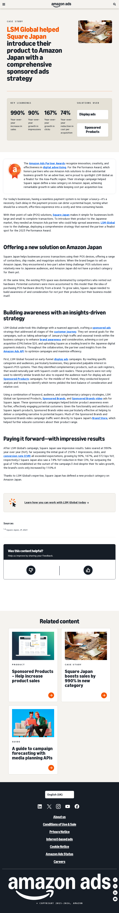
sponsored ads (101, 327)
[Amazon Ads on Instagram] (58, 807)
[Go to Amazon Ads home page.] (59, 887)
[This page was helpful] (88, 571)
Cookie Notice (59, 846)
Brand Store (99, 418)
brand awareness (50, 339)
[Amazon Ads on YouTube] (67, 807)
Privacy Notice (59, 832)
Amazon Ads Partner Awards (47, 163)
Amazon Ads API (13, 351)
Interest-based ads (59, 839)
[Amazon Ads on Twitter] (49, 807)
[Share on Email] (115, 899)
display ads (61, 359)
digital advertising (54, 167)
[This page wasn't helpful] (31, 571)
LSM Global (108, 222)
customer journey (65, 331)
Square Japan (61, 214)
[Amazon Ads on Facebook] (77, 807)
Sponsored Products (16, 378)
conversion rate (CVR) (17, 456)
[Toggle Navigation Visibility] (4, 4)
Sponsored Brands (54, 398)
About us (59, 817)
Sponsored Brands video (87, 398)
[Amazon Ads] (59, 4)
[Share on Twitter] (115, 886)
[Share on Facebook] (115, 879)
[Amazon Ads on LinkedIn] (39, 807)
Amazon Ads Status (59, 854)
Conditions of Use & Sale (59, 824)
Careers (59, 861)
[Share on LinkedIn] (115, 892)
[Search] (114, 4)
